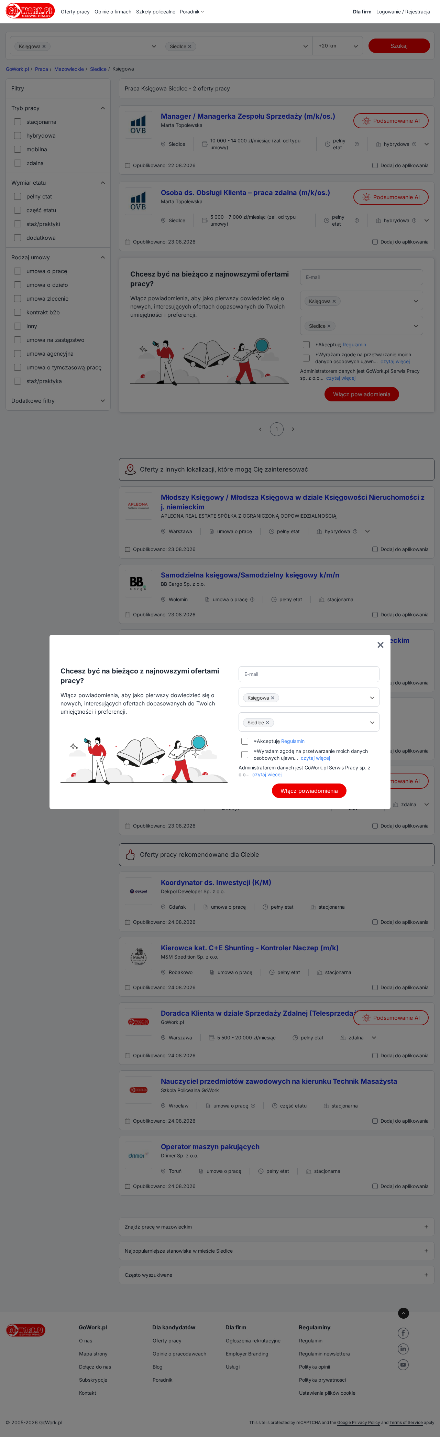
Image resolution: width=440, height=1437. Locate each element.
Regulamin (293, 741)
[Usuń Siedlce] (267, 723)
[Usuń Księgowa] (273, 698)
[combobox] (309, 697)
